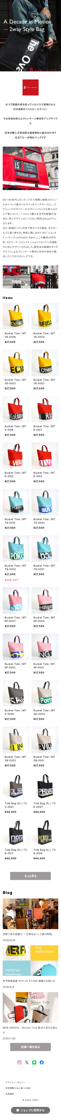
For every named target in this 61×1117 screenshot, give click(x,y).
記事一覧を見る (30, 1047)
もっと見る (30, 876)
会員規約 (9, 1094)
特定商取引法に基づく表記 (18, 1088)
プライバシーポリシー (15, 1082)
